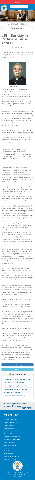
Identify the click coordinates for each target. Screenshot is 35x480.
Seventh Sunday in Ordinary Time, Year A (16, 389)
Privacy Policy (20, 404)
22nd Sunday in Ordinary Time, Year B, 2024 (17, 379)
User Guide (17, 406)
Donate (17, 2)
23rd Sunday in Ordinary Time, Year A (15, 382)
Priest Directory (8, 454)
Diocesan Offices (9, 434)
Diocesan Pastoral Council (12, 437)
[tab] (17, 28)
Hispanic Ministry (9, 442)
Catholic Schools (9, 428)
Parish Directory (9, 451)
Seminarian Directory (10, 459)
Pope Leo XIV (8, 448)
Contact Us (9, 404)
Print (18, 369)
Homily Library (17, 365)
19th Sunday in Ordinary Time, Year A (15, 386)
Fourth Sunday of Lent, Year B (12, 392)
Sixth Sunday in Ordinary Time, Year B (15, 396)
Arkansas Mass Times (10, 420)
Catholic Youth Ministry (11, 431)
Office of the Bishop (10, 445)
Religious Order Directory (11, 456)
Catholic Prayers (9, 425)
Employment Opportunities (12, 439)
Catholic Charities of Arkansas (13, 422)
